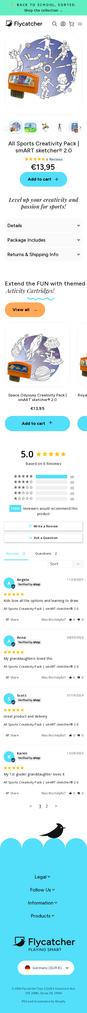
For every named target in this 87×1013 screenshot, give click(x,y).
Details (14, 225)
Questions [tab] (43, 553)
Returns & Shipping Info (32, 254)
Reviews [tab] (12, 553)
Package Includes (26, 240)
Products (41, 916)
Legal (41, 877)
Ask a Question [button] (46, 538)
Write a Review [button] (46, 526)
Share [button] (14, 620)
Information (41, 903)
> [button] (56, 806)
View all (25, 309)
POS (24, 1001)
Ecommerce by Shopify (49, 1001)
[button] (72, 620)
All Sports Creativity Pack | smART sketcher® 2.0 (41, 608)
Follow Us (41, 890)
